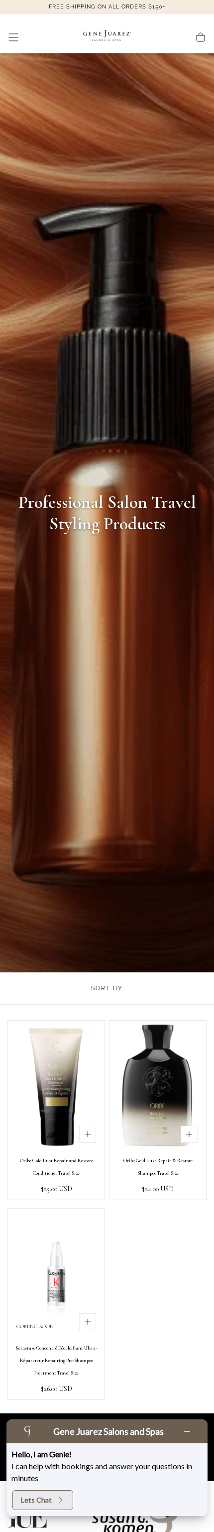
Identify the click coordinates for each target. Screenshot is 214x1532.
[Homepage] (107, 37)
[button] (13, 37)
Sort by (107, 988)
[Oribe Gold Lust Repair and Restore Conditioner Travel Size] (56, 1085)
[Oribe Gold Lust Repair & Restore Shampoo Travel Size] (158, 1085)
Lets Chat (36, 1500)
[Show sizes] (87, 1134)
